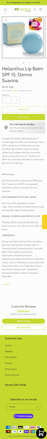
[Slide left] (18, 63)
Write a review (23, 321)
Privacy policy (11, 369)
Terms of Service (12, 375)
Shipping (15, 90)
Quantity (5, 95)
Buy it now (23, 117)
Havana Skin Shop (19, 436)
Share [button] (7, 284)
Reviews (8, 363)
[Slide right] (29, 63)
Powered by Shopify (33, 436)
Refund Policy (11, 357)
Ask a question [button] (23, 327)
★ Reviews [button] (44, 222)
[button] (5, 9)
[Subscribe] (37, 407)
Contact (8, 345)
